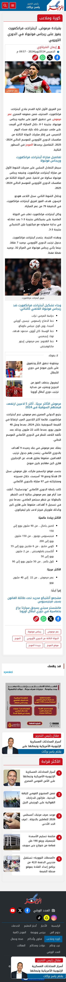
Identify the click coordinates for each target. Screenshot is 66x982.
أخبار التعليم (30, 925)
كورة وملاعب (53, 939)
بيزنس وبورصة (37, 932)
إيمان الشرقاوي (47, 47)
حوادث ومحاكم (37, 945)
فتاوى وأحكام (34, 939)
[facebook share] (57, 57)
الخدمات (15, 925)
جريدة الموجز (35, 645)
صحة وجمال (17, 939)
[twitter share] (50, 57)
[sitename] (33, 898)
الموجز (29, 144)
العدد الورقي (41, 910)
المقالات (21, 945)
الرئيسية (55, 925)
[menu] (12, 5)
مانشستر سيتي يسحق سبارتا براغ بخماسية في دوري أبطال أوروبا (38, 609)
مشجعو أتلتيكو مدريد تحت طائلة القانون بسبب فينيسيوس (34, 599)
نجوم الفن (55, 932)
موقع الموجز (53, 645)
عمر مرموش (53, 632)
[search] (5, 5)
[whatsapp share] (42, 57)
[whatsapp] (35, 57)
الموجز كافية (19, 932)
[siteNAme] (55, 5)
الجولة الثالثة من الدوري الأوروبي (43, 638)
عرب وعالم (55, 945)
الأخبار (44, 925)
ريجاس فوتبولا (34, 632)
